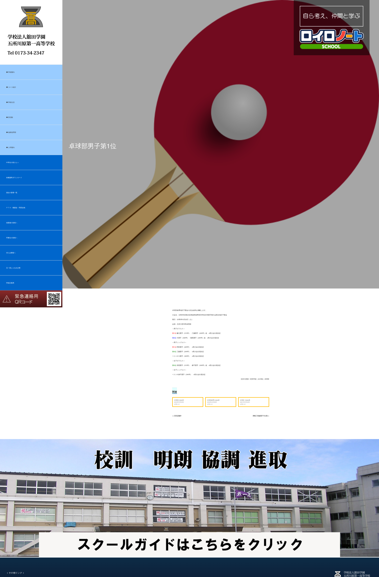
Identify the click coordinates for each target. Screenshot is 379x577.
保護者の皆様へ (11, 223)
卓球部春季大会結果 (213, 400)
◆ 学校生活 (10, 102)
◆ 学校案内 (10, 72)
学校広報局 (10, 283)
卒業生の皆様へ (11, 238)
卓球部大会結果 (179, 400)
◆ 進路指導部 (11, 132)
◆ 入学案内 (10, 147)
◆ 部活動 (9, 117)
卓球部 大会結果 (245, 400)
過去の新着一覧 (11, 192)
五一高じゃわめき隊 (13, 268)
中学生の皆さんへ (12, 162)
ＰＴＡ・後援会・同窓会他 (15, 207)
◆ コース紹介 (11, 87)
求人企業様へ (11, 253)
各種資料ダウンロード (14, 177)
